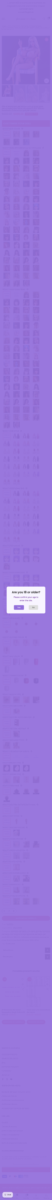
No (33, 607)
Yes (19, 607)
